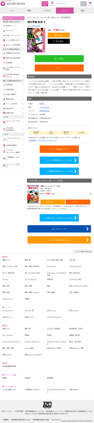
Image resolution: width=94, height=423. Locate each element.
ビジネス (47, 11)
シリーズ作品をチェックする (59, 160)
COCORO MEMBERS (10, 129)
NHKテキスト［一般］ (76, 348)
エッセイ (5, 279)
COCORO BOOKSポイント (12, 76)
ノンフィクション (30, 279)
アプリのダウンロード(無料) (13, 151)
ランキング (10, 30)
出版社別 (28, 378)
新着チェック (11, 26)
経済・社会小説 (74, 273)
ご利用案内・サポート (13, 158)
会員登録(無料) (11, 145)
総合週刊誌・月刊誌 (75, 328)
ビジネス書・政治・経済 (55, 260)
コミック (64, 11)
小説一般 (72, 260)
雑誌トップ (6, 328)
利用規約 (6, 419)
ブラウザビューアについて (47, 140)
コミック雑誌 (29, 348)
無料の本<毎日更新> (13, 58)
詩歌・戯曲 (50, 292)
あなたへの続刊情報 (13, 45)
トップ (11, 11)
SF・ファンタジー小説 (32, 273)
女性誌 (49, 335)
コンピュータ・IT (75, 266)
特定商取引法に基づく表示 (41, 419)
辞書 (48, 286)
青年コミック (73, 310)
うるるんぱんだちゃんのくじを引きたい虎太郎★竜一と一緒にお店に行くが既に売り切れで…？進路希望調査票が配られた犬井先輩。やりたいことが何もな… (58, 207)
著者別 (4, 378)
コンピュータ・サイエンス (11, 341)
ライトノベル (51, 266)
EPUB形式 (32, 140)
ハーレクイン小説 (75, 279)
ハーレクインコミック (54, 317)
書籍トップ (6, 260)
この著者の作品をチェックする (59, 171)
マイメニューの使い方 (13, 165)
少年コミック (51, 310)
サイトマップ (56, 419)
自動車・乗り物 (74, 335)
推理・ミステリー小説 (9, 266)
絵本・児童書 (73, 292)
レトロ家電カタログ (13, 40)
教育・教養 (28, 286)
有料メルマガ (6, 354)
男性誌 (27, 335)
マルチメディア (7, 299)
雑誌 (82, 11)
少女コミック (6, 317)
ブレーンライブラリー (13, 122)
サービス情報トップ (9, 389)
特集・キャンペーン (13, 35)
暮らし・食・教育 (75, 341)
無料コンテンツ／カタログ (33, 354)
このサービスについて (13, 139)
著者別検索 (10, 89)
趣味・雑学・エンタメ (32, 292)
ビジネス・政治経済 (53, 328)
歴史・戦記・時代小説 (32, 266)
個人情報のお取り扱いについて (20, 419)
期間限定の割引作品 (13, 53)
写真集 (27, 299)
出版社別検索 (11, 94)
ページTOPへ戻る (82, 252)
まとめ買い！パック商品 (13, 68)
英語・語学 (6, 286)
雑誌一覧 (28, 328)
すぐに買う (59, 58)
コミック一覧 (29, 310)
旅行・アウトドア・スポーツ (78, 286)
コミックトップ (7, 310)
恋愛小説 (50, 279)
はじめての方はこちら (59, 240)
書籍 (29, 11)
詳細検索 (9, 85)
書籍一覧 (28, 260)
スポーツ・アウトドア (32, 341)
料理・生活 (6, 292)
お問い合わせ (73, 389)
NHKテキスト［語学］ (54, 348)
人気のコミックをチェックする (59, 218)
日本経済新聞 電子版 (9, 366)
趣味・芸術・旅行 (8, 348)
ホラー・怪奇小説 (8, 273)
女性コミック (29, 317)
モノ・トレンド (7, 335)
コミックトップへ (59, 229)
